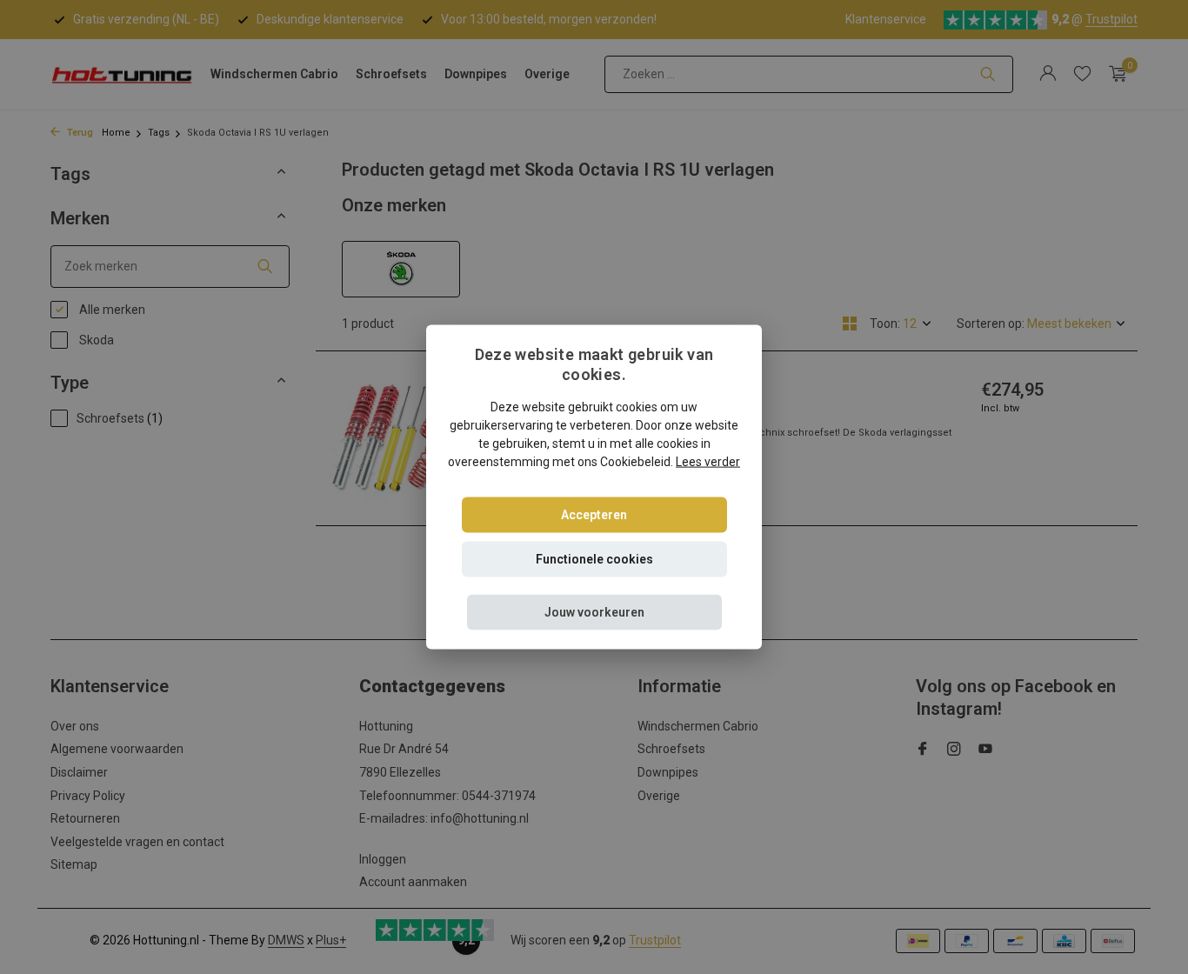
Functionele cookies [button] (594, 558)
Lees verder (708, 461)
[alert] (594, 487)
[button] (594, 612)
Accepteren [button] (594, 514)
